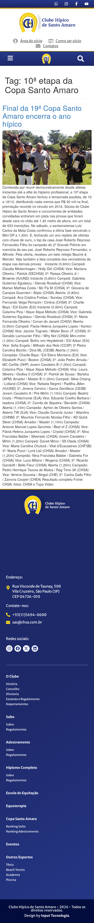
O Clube (12, 676)
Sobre (10, 724)
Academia (13, 875)
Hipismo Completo (21, 767)
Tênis (10, 864)
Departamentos (17, 704)
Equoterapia (16, 806)
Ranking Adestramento (22, 831)
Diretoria (12, 694)
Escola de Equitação (22, 793)
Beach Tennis (15, 870)
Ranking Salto (16, 826)
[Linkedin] (35, 648)
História (11, 684)
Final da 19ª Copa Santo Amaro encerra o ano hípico (42, 116)
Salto (10, 717)
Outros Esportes (19, 857)
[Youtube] (86, 4)
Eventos (12, 844)
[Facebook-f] (76, 4)
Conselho (12, 689)
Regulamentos (16, 729)
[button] (81, 59)
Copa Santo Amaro (21, 819)
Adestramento (18, 742)
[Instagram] (66, 4)
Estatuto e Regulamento (23, 699)
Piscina (11, 880)
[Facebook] (17, 648)
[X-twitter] (26, 648)
